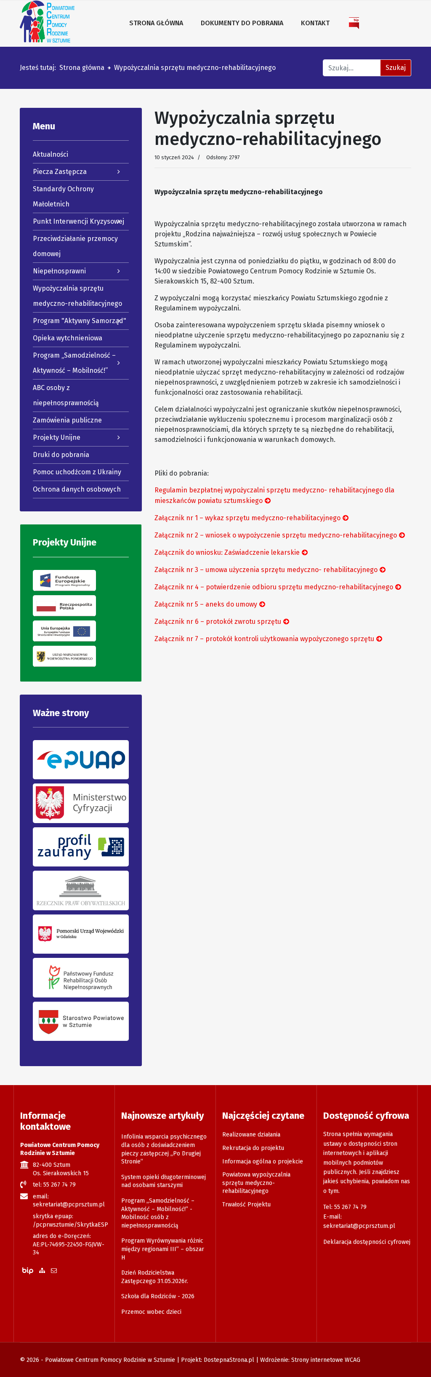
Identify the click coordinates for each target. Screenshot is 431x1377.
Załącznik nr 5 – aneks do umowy (205, 604)
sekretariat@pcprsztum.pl (359, 1226)
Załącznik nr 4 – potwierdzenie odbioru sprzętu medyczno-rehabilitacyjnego (273, 587)
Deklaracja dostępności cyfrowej (366, 1242)
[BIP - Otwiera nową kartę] (354, 23)
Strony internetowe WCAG (325, 1360)
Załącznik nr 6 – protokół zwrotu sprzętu (217, 622)
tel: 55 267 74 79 (54, 1184)
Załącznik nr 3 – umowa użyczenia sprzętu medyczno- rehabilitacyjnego (266, 570)
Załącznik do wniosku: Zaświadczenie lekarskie (227, 552)
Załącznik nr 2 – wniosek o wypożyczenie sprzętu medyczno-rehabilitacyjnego (275, 535)
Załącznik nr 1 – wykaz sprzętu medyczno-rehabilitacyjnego (247, 518)
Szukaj (396, 68)
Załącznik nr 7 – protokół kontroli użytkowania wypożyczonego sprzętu (264, 639)
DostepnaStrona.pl (229, 1360)
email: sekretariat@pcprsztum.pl (69, 1201)
